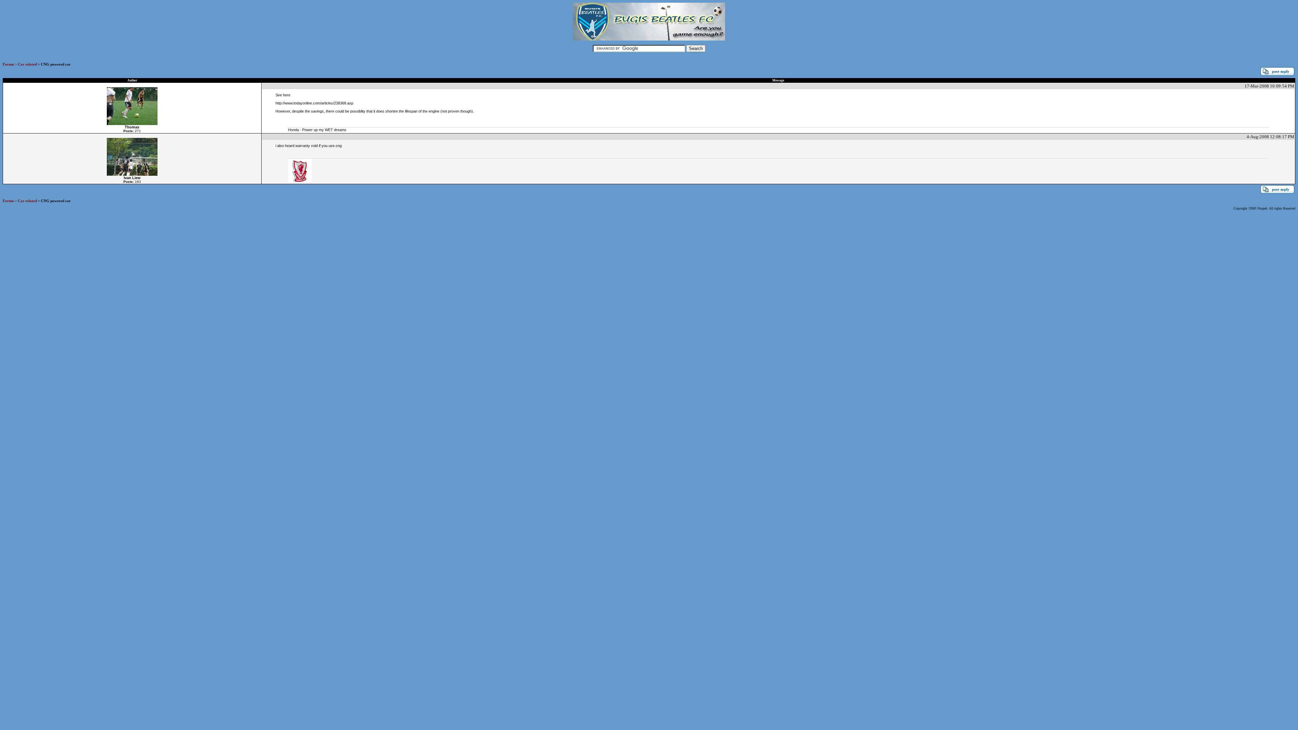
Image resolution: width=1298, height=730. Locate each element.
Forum (8, 64)
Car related (27, 64)
